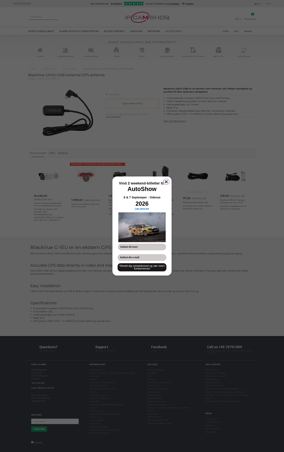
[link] (142, 227)
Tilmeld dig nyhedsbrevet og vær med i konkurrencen (142, 267)
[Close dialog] (166, 182)
